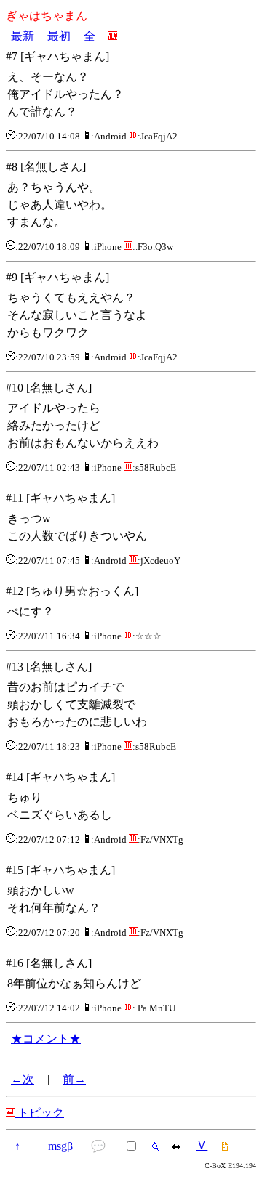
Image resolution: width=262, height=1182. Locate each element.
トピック (39, 1112)
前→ (74, 1079)
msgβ (60, 1146)
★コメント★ (46, 1038)
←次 (22, 1079)
